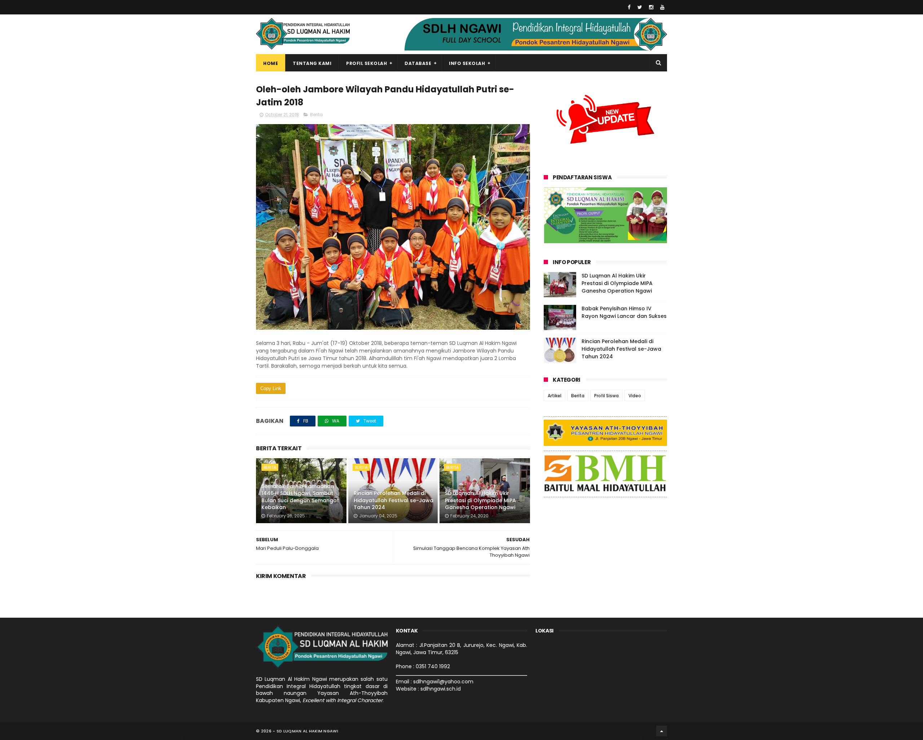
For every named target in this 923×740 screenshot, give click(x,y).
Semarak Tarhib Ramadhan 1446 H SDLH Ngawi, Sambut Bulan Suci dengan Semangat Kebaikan (300, 497)
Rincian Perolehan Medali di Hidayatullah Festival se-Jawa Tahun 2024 (393, 500)
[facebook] (629, 7)
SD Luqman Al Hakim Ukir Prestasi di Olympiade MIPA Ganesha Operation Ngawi (480, 500)
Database (418, 63)
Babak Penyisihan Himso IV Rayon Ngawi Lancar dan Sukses (624, 312)
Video (634, 396)
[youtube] (662, 7)
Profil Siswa (606, 396)
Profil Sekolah (366, 63)
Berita (316, 114)
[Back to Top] (661, 731)
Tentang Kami (312, 63)
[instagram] (651, 7)
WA (335, 421)
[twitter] (640, 7)
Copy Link (270, 388)
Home (270, 63)
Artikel (554, 396)
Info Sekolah (467, 63)
